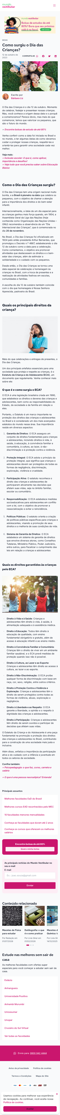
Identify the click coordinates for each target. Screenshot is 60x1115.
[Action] (30, 25)
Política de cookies (42, 1068)
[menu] (54, 5)
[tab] (27, 945)
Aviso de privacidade (19, 1068)
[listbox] (30, 815)
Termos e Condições (21, 1076)
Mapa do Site (42, 1076)
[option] (30, 799)
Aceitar (30, 1108)
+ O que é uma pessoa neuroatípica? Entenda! (26, 777)
